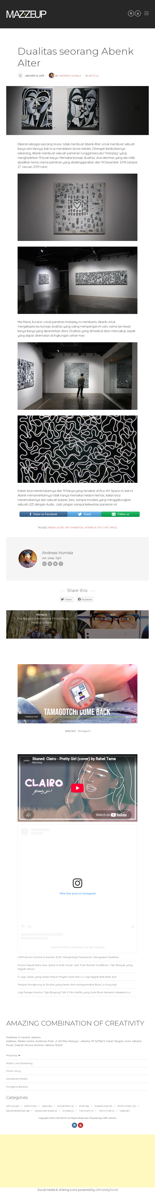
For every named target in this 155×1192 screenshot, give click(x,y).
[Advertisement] (77, 1161)
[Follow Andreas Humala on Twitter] (55, 563)
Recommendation (17, 1111)
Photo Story (13, 1070)
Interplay (91, 527)
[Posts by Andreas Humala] (52, 75)
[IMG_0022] (77, 240)
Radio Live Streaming (19, 1063)
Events (30, 1106)
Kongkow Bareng (17, 1086)
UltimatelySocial (107, 1190)
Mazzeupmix (65, 1106)
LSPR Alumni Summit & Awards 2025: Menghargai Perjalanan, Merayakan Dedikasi (68, 957)
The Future (106, 1111)
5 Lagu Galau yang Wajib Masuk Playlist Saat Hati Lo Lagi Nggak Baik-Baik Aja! (67, 976)
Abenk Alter (56, 527)
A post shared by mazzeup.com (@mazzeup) (78, 947)
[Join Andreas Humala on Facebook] (61, 563)
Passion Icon (103, 1106)
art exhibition (74, 527)
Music (84, 1106)
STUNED (68, 1111)
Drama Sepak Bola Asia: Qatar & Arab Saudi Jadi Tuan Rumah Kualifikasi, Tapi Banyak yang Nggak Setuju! (75, 966)
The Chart (86, 1111)
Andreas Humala (70, 75)
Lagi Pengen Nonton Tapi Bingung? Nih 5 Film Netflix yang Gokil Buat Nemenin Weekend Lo (74, 992)
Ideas (47, 1106)
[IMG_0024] (77, 409)
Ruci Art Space (107, 527)
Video (124, 1111)
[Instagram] (131, 13)
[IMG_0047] (77, 482)
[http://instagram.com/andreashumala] (50, 563)
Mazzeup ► (13, 1055)
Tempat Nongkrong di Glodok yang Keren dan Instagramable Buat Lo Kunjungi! (67, 984)
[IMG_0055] (77, 313)
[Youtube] (138, 13)
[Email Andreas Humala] (44, 563)
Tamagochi (83, 730)
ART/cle (93, 75)
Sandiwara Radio (17, 1078)
